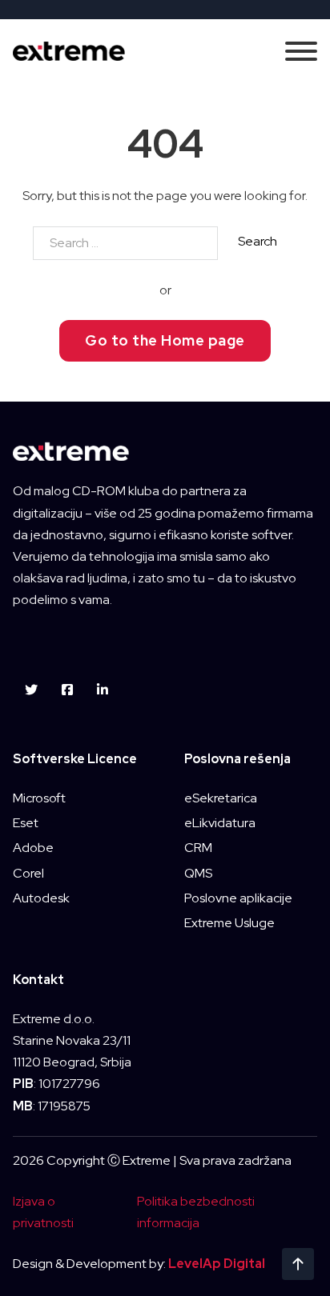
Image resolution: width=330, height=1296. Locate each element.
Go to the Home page (165, 340)
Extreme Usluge (229, 922)
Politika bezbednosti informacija (196, 1212)
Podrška (165, 791)
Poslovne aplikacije (238, 898)
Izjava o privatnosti (43, 1212)
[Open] (301, 51)
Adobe (33, 847)
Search (257, 241)
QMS (198, 873)
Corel (28, 873)
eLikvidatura (220, 822)
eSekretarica (220, 798)
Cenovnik (165, 839)
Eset (25, 822)
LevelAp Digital (216, 1263)
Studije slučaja (165, 743)
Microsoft (39, 798)
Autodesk (41, 898)
